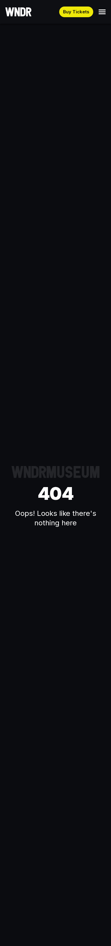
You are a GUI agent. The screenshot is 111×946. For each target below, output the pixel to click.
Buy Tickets (76, 12)
